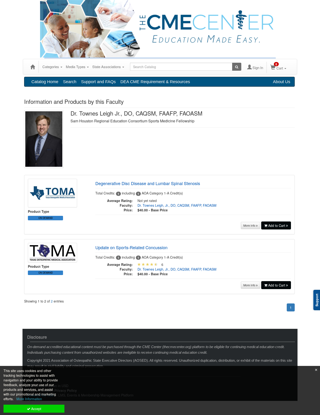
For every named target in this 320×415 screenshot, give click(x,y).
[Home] (32, 67)
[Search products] (236, 67)
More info (249, 225)
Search (69, 81)
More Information (29, 398)
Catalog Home (44, 81)
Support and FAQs (98, 81)
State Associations (107, 66)
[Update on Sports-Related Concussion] (52, 252)
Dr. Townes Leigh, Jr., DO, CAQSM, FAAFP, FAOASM (177, 205)
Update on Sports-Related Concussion (131, 247)
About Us (281, 81)
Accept (35, 408)
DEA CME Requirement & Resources (155, 81)
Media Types (76, 66)
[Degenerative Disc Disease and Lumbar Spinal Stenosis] (52, 192)
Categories (51, 66)
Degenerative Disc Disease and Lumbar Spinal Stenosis (147, 183)
